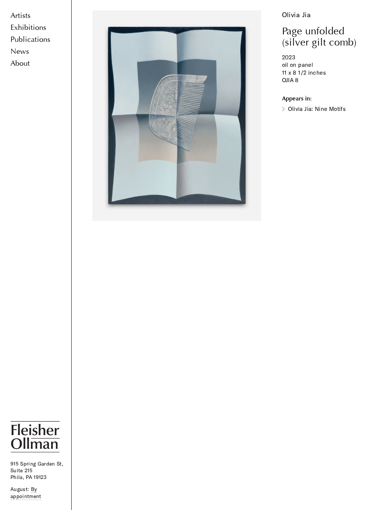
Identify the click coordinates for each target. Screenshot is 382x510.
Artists (20, 15)
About (20, 63)
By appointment (25, 492)
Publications (30, 39)
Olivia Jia (296, 14)
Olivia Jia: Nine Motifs (317, 108)
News (19, 51)
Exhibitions (28, 27)
